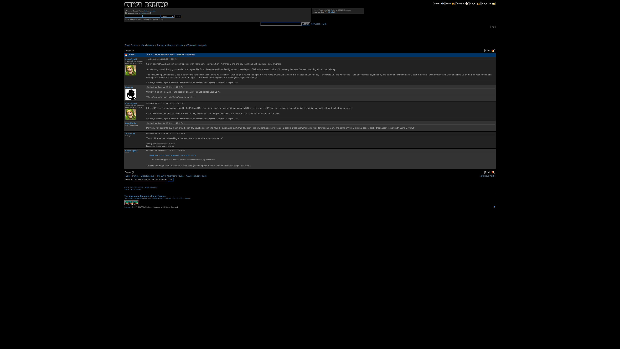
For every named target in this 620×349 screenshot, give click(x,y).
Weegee (129, 87)
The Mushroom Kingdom (136, 196)
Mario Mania (157, 198)
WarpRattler (131, 123)
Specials (176, 198)
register (152, 11)
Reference (148, 198)
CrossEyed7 (131, 59)
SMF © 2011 (139, 187)
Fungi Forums (158, 196)
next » (493, 176)
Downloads (138, 198)
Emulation (167, 198)
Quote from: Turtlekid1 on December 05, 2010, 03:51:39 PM (173, 155)
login (146, 11)
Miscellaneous (186, 198)
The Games (128, 198)
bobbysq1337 (131, 150)
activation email (144, 13)
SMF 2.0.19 (128, 187)
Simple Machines (151, 187)
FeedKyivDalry (330, 12)
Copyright (127, 207)
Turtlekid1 (130, 133)
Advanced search (318, 24)
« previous (484, 176)
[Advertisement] (310, 36)
